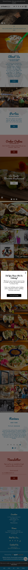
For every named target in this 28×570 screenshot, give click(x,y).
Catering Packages (14, 295)
